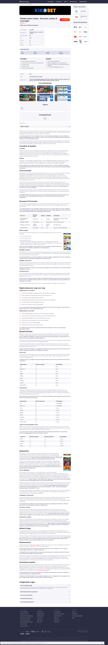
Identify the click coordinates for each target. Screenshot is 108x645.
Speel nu (65, 19)
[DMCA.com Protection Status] (28, 634)
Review (26, 4)
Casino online (21, 4)
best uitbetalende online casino (42, 570)
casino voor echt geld (34, 544)
